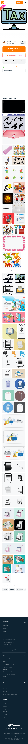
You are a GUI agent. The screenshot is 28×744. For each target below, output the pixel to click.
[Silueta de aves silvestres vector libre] (13, 120)
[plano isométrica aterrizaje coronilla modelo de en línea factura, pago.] (13, 380)
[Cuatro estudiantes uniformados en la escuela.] (8, 160)
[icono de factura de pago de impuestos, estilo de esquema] (8, 466)
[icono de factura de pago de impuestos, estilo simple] (8, 605)
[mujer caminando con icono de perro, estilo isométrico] (19, 159)
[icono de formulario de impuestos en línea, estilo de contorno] (8, 331)
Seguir (22, 43)
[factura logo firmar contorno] (8, 675)
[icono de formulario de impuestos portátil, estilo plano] (8, 366)
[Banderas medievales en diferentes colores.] (8, 283)
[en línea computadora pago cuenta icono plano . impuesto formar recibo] (9, 408)
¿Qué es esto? (17, 67)
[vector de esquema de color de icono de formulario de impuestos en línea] (8, 343)
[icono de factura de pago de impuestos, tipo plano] (8, 436)
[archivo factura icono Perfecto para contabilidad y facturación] (8, 640)
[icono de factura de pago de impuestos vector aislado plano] (8, 652)
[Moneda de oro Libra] (7, 219)
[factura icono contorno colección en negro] (8, 617)
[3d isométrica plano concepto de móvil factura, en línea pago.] (13, 394)
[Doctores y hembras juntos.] (8, 273)
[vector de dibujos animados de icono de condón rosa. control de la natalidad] (7, 149)
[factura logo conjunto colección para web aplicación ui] (13, 446)
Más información (8, 69)
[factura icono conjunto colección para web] (8, 687)
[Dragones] (11, 313)
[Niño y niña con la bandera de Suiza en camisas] (8, 230)
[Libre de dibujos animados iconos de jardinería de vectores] (13, 184)
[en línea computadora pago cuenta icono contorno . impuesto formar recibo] (16, 421)
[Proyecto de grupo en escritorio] (8, 208)
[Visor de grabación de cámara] (13, 105)
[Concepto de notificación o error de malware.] (8, 250)
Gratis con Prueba (14, 49)
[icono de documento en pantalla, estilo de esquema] (8, 355)
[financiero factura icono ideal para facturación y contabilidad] (8, 455)
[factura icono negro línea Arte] (8, 664)
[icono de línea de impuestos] (18, 465)
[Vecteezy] (2, 2)
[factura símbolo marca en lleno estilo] (8, 628)
